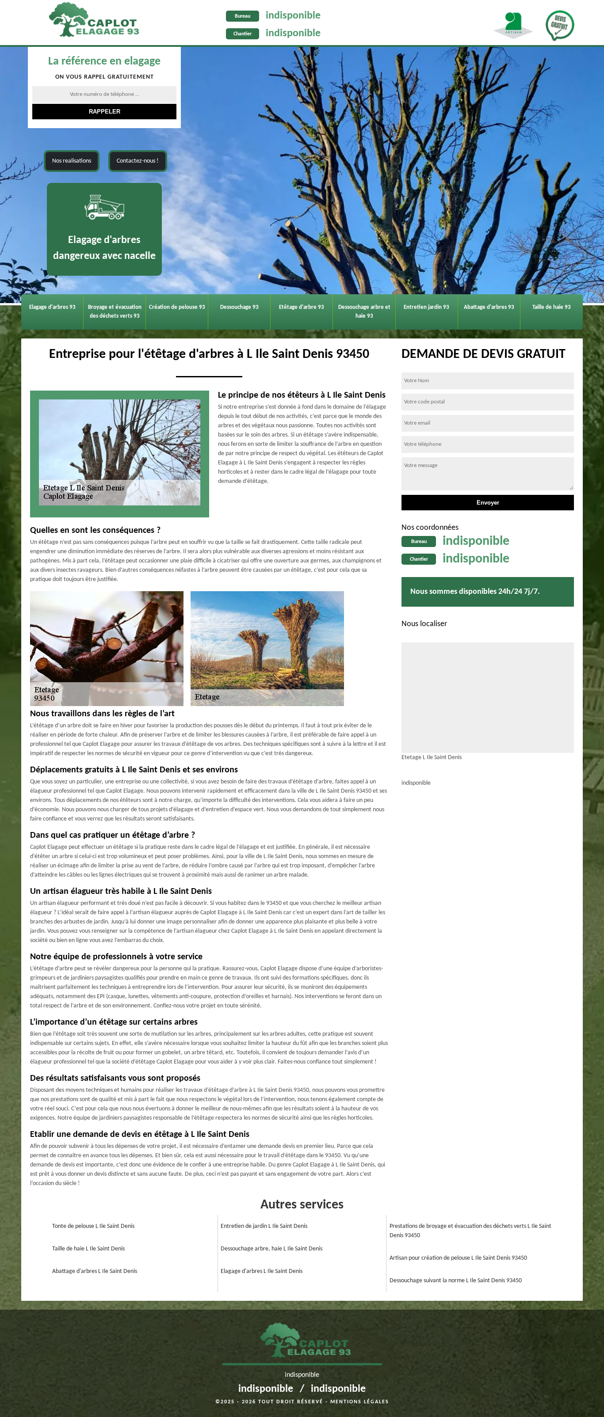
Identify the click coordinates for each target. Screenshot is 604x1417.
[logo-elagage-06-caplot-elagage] (302, 1343)
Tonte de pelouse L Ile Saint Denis (93, 1226)
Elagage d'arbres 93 (52, 307)
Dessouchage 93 (239, 307)
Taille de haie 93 (551, 307)
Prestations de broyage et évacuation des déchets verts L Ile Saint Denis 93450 (470, 1231)
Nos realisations (71, 161)
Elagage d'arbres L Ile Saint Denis (261, 1271)
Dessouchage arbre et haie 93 (364, 311)
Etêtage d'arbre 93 (301, 307)
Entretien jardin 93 (426, 307)
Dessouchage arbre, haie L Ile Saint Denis (271, 1249)
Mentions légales (359, 1402)
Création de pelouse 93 (177, 307)
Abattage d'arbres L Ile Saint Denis (94, 1271)
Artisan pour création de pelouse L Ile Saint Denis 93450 (458, 1258)
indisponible (293, 16)
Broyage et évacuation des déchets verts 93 (114, 311)
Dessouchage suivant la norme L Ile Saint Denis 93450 (456, 1280)
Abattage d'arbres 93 (489, 307)
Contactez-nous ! (138, 161)
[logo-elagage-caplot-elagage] (90, 21)
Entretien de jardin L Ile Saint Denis (264, 1226)
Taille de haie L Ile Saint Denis (88, 1249)
